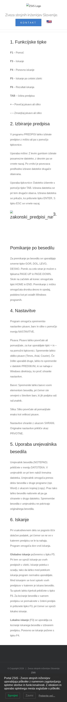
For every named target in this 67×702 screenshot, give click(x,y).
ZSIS (33, 672)
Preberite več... (47, 695)
